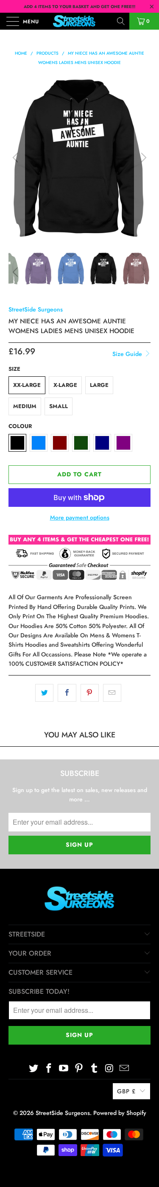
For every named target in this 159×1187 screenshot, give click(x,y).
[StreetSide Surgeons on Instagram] (109, 1068)
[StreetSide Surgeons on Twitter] (34, 1068)
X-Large (65, 385)
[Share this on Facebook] (67, 693)
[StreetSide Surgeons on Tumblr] (94, 1068)
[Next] (142, 157)
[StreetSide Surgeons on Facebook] (48, 1068)
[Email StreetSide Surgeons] (124, 1068)
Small (58, 406)
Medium (24, 406)
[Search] (121, 21)
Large (99, 385)
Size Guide (128, 354)
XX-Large (27, 385)
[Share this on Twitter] (44, 693)
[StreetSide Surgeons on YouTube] (64, 1068)
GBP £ (126, 1091)
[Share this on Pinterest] (90, 693)
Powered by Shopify (119, 1113)
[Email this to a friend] (112, 693)
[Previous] (16, 157)
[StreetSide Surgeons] (80, 21)
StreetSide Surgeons (35, 309)
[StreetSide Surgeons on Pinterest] (79, 1068)
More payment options (79, 517)
